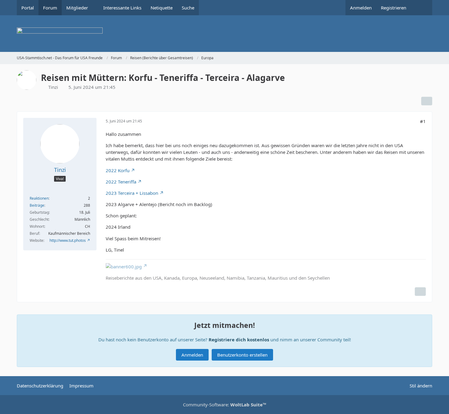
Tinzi (53, 87)
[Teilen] (426, 101)
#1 (423, 121)
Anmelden (361, 8)
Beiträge (37, 205)
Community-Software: (224, 404)
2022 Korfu (118, 170)
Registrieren (393, 8)
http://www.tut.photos (67, 240)
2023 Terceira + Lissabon (132, 193)
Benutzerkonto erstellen (242, 355)
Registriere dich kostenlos (239, 339)
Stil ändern (421, 386)
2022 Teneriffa (121, 182)
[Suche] (421, 7)
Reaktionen (39, 198)
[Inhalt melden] (420, 291)
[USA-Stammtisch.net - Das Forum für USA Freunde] (224, 33)
